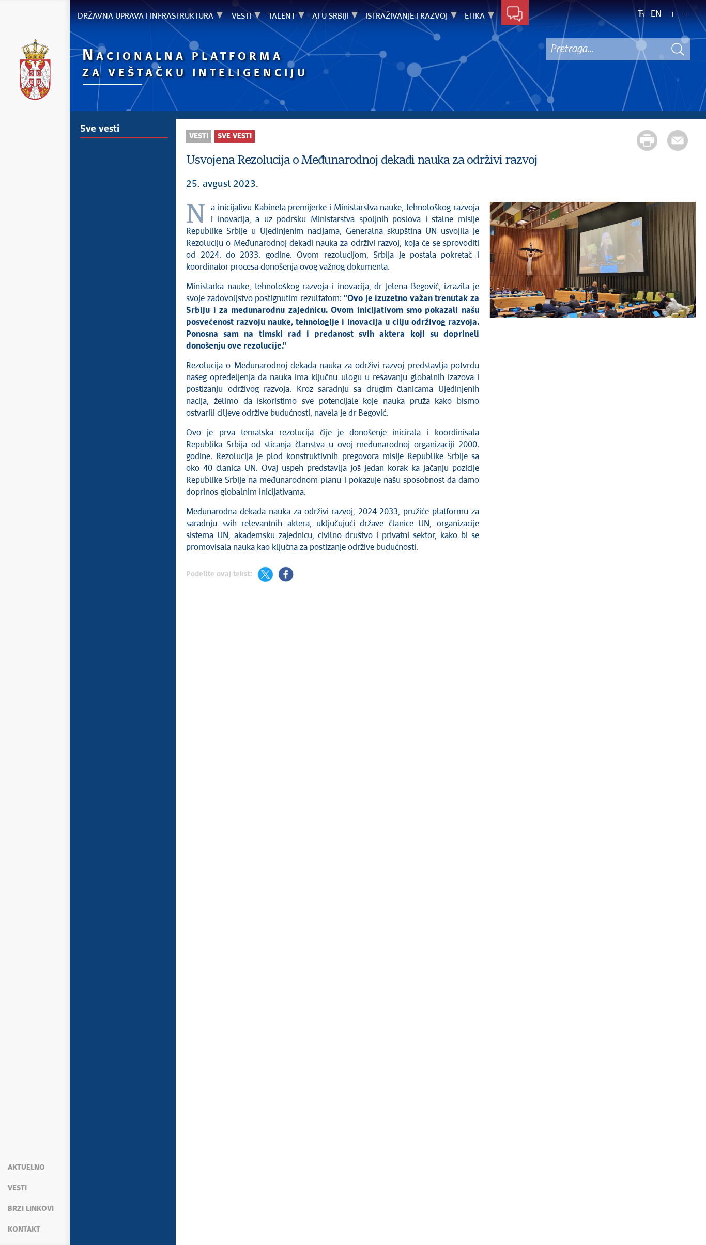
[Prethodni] (502, 261)
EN (656, 14)
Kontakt (24, 1229)
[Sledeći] (683, 261)
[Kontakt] (515, 14)
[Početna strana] (35, 71)
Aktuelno (26, 1167)
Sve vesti (99, 129)
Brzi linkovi (31, 1208)
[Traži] (677, 49)
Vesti (17, 1188)
